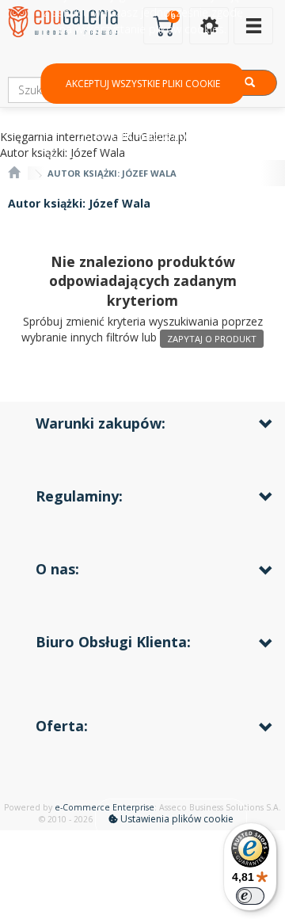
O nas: (57, 568)
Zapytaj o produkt (211, 339)
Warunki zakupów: (100, 423)
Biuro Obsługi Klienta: (113, 641)
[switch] (250, 896)
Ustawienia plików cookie (176, 819)
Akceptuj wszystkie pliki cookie (143, 83)
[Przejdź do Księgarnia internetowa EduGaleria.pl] (14, 173)
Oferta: (62, 725)
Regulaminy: (79, 495)
